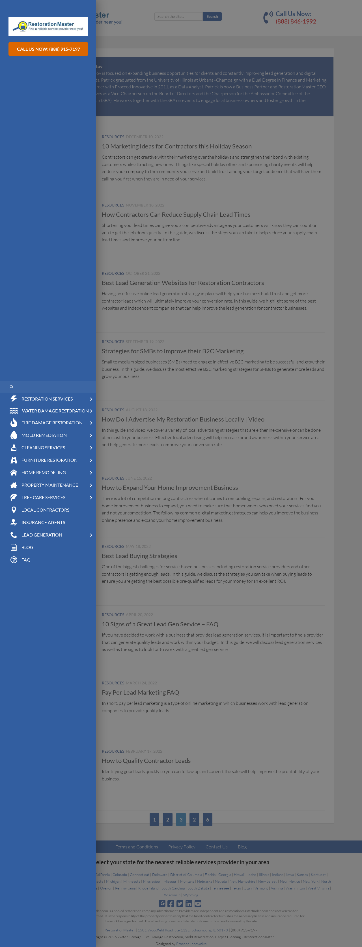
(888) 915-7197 (64, 49)
